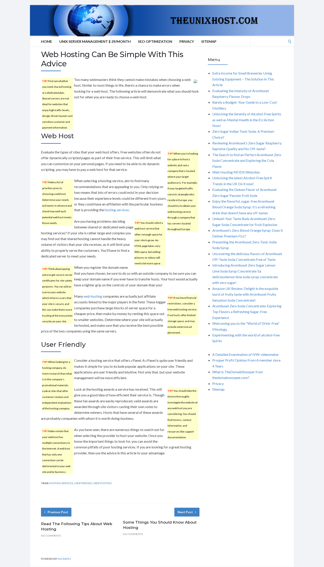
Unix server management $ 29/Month (95, 41)
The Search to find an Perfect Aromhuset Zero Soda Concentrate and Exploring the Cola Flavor (246, 160)
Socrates (64, 558)
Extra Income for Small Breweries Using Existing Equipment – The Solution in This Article (243, 79)
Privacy (186, 41)
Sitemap (208, 41)
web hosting (93, 296)
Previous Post (58, 512)
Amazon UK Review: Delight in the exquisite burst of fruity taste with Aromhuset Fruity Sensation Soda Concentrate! (245, 294)
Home (46, 41)
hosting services (117, 210)
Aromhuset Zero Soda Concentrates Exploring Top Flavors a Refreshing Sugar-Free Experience (246, 312)
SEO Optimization (155, 41)
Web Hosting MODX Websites (236, 172)
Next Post (185, 512)
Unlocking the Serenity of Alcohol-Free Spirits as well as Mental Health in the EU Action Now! (246, 120)
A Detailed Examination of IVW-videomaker (245, 354)
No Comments (51, 535)
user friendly (83, 483)
